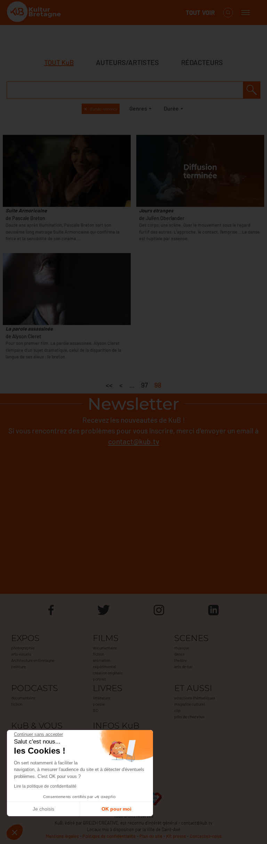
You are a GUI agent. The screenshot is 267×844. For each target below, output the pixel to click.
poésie (99, 703)
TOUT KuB (59, 62)
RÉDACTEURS (202, 62)
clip (177, 710)
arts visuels (21, 653)
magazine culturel (189, 703)
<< (109, 385)
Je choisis (43, 809)
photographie (22, 647)
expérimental (104, 666)
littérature (101, 697)
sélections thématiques (194, 697)
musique (181, 647)
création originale (108, 672)
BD (95, 710)
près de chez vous (189, 716)
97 (144, 385)
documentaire (105, 647)
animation (101, 660)
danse (179, 653)
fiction (98, 653)
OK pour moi (116, 809)
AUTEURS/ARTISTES (127, 62)
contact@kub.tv (133, 441)
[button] (14, 832)
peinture (18, 666)
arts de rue (183, 666)
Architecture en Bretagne (32, 660)
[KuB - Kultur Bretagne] (35, 12)
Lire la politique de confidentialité (45, 786)
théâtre (180, 660)
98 (157, 385)
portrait (99, 678)
